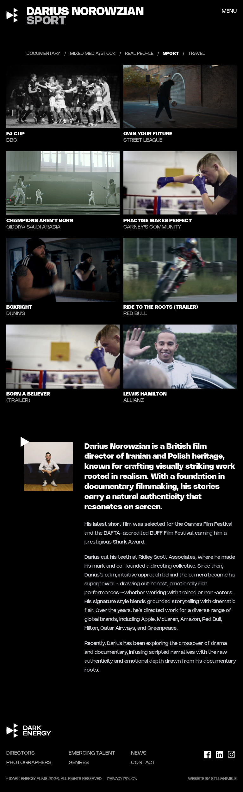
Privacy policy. (122, 779)
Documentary (43, 54)
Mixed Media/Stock (92, 54)
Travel (196, 54)
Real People (139, 54)
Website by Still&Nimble (212, 779)
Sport (171, 54)
